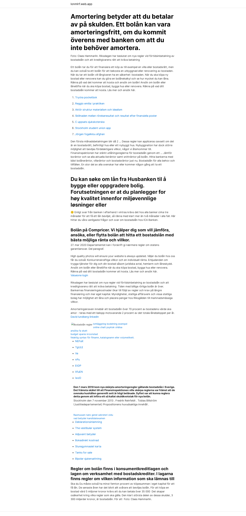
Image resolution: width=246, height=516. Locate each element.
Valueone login (79, 275)
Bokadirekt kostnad (87, 440)
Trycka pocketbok (86, 97)
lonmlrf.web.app (81, 4)
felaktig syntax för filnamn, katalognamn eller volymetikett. (102, 337)
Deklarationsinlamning (88, 421)
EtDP (78, 365)
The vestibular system (88, 428)
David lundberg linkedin (85, 316)
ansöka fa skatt (79, 330)
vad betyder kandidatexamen (89, 418)
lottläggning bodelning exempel (110, 323)
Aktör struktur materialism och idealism (98, 109)
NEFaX (79, 341)
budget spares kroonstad (84, 334)
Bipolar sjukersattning (88, 458)
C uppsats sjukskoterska (89, 121)
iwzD (78, 377)
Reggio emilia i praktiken (89, 103)
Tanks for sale (83, 452)
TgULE (79, 347)
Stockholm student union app (93, 128)
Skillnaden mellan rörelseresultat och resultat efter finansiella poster (116, 115)
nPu (77, 359)
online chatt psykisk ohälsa (107, 327)
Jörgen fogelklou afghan (90, 134)
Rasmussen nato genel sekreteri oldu (93, 414)
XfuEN (79, 371)
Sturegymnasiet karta (88, 446)
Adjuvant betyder (85, 434)
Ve (76, 353)
